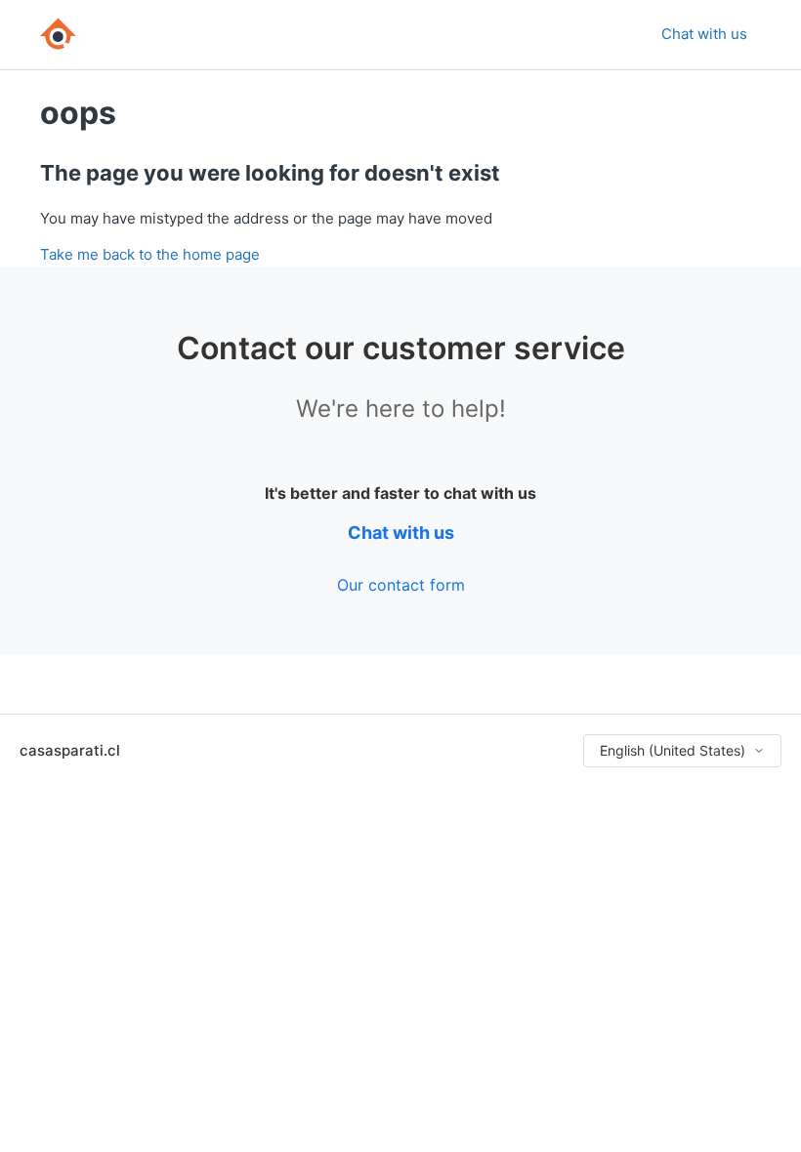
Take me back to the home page (150, 254)
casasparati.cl (70, 750)
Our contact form (401, 585)
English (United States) (672, 750)
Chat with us (704, 33)
